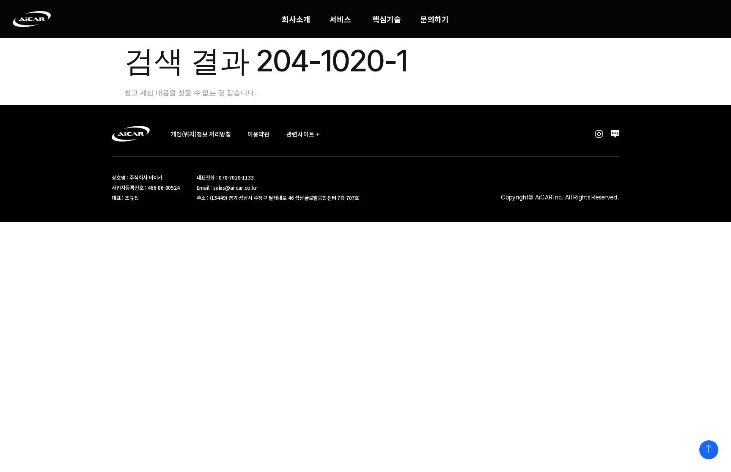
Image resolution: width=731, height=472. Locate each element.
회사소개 (296, 19)
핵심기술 (386, 19)
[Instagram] (599, 134)
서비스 (340, 19)
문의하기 (434, 19)
